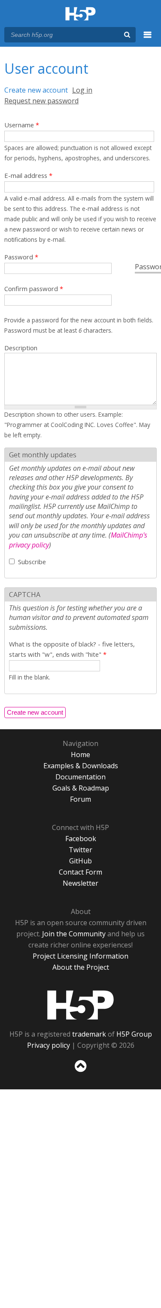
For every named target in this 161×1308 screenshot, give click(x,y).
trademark (89, 1034)
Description (20, 347)
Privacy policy (48, 1045)
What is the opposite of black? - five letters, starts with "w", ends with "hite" (72, 649)
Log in (82, 90)
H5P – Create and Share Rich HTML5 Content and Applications (80, 14)
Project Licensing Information (80, 956)
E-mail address (28, 175)
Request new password (41, 100)
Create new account (36, 90)
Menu (148, 39)
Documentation (80, 777)
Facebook (80, 838)
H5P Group (134, 1034)
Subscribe (32, 561)
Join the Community (74, 933)
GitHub (80, 861)
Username (21, 124)
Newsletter (80, 883)
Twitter (80, 849)
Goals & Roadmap (80, 788)
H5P (80, 1005)
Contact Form (80, 872)
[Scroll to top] (80, 1072)
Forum (80, 799)
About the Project (80, 967)
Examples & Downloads (80, 765)
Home (80, 754)
